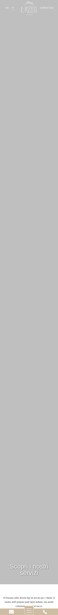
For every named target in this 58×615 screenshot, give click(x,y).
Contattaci (47, 8)
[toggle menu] (29, 610)
